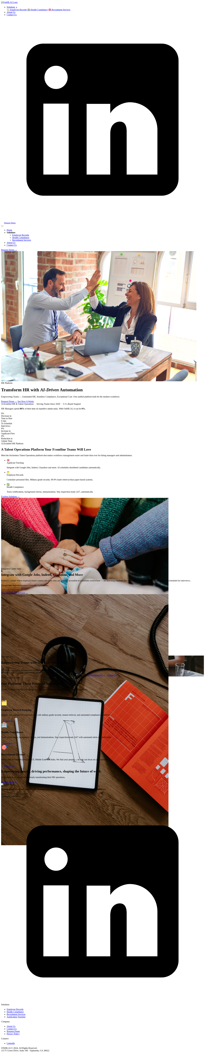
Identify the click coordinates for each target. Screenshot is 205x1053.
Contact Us (12, 15)
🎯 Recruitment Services (59, 10)
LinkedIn (11, 1043)
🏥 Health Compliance (37, 10)
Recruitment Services (21, 240)
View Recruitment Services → (14, 593)
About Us (11, 12)
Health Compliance (20, 237)
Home (9, 230)
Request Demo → (9, 250)
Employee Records (20, 235)
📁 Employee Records (17, 10)
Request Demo (10, 223)
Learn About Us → (96, 675)
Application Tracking (16, 1017)
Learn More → (9, 721)
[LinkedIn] (102, 220)
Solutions (12, 7)
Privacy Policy (13, 1034)
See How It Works (26, 401)
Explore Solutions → (10, 496)
